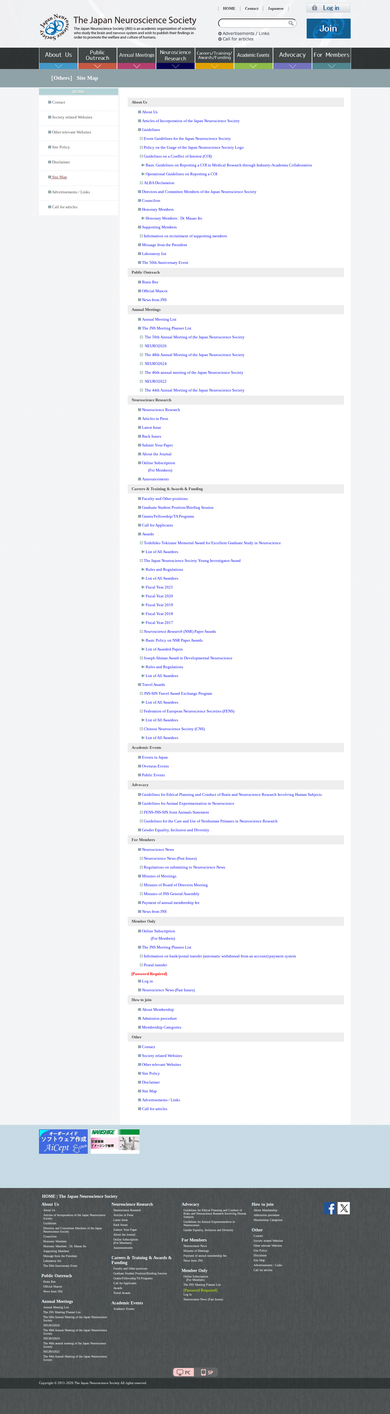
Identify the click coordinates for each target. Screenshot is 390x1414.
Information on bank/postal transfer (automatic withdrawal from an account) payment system (220, 956)
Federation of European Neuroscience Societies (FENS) (189, 711)
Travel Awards (153, 684)
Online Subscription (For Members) (125, 1241)
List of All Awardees (162, 551)
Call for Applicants (157, 525)
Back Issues (151, 436)
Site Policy (61, 147)
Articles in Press (155, 418)
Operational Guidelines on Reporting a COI (181, 174)
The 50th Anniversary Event (165, 262)
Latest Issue (151, 427)
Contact (251, 8)
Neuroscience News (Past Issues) (170, 858)
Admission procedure (159, 1018)
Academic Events (123, 1308)
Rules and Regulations (164, 569)
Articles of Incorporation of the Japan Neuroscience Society (191, 120)
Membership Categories (161, 1027)
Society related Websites (72, 117)
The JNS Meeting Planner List (166, 328)
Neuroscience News (158, 849)
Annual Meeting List (159, 319)
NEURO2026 (156, 346)
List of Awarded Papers (164, 649)
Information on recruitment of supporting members (185, 236)
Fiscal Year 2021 (159, 587)
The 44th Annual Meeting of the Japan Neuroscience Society (195, 390)
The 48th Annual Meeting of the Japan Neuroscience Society (195, 354)
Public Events (153, 775)
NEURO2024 (156, 363)
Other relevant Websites (71, 132)
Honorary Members (158, 209)
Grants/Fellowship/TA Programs (168, 516)
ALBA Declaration (159, 182)
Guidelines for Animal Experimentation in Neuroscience (188, 803)
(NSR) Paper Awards (180, 631)
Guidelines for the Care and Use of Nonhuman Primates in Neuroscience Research (211, 821)
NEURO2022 (156, 381)
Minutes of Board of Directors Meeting (176, 885)
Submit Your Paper (157, 445)
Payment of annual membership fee (171, 902)
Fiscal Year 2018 (159, 613)
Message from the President (164, 244)
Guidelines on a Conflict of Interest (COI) (178, 156)
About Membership (158, 1009)
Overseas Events (155, 766)
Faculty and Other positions (165, 498)
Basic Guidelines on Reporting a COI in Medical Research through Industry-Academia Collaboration (229, 165)
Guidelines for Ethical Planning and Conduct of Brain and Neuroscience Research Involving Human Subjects (232, 794)
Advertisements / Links (71, 192)
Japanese (276, 8)
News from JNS (154, 299)
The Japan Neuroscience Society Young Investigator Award (192, 560)
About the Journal (157, 454)
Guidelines (151, 129)
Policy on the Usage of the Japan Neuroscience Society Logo (194, 147)
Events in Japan (155, 757)
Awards (148, 534)
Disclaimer (61, 162)
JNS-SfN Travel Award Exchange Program (178, 693)
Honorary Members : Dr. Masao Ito (174, 218)
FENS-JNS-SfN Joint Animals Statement (176, 812)
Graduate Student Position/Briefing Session (178, 507)
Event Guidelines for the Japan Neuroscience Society (187, 138)
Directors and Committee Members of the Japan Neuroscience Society (199, 191)
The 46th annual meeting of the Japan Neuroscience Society (194, 372)
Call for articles (64, 207)
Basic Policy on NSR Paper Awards (174, 640)
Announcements (155, 479)
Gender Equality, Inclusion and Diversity (175, 830)
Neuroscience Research (161, 409)
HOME (229, 8)
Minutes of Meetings (159, 876)
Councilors (151, 200)
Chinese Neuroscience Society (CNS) (174, 729)
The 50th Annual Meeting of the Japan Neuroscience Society (195, 337)
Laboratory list (154, 253)
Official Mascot (155, 291)
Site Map (149, 1091)
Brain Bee (150, 282)
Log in (147, 981)
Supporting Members (159, 227)
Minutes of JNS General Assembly (172, 893)
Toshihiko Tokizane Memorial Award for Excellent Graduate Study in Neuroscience (212, 543)
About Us (150, 112)
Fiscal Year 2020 (159, 596)
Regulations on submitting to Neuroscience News (184, 867)
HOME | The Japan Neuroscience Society (80, 1196)
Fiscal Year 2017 (159, 622)
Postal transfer (155, 965)
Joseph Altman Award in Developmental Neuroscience (188, 658)
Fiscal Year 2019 (159, 605)
